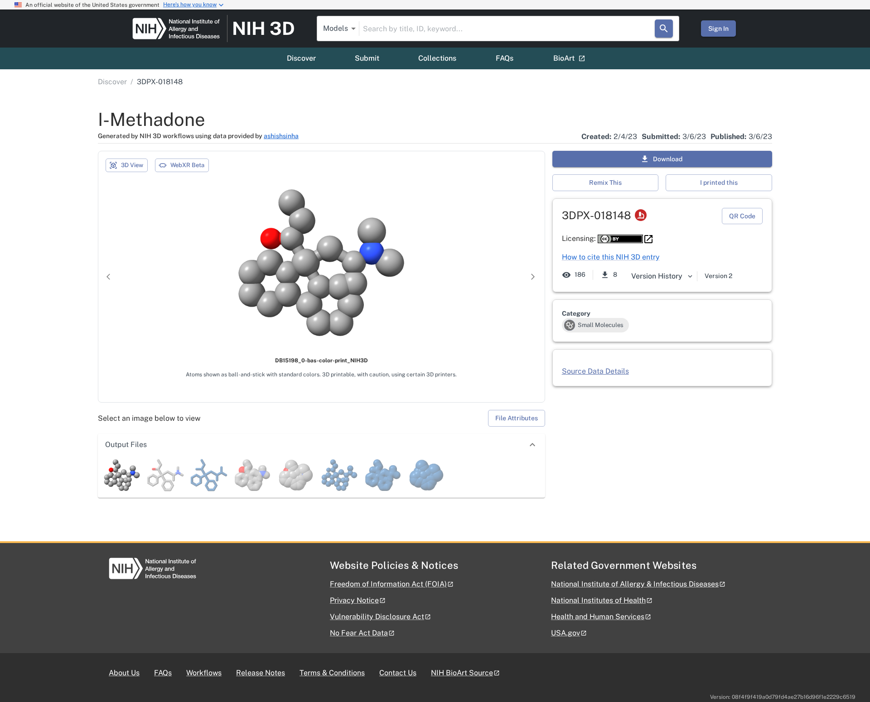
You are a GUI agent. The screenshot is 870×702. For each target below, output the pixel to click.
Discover (301, 58)
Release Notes (260, 672)
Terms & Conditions (332, 672)
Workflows (204, 672)
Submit (367, 58)
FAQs (504, 58)
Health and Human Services (597, 616)
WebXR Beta (187, 165)
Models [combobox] (335, 28)
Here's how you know (190, 4)
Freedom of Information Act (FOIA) (388, 584)
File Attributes (516, 418)
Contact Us (397, 672)
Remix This (605, 182)
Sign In (718, 28)
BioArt (564, 58)
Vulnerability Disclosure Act (377, 616)
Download (667, 159)
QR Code (742, 216)
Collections (437, 58)
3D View (132, 165)
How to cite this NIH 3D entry (611, 257)
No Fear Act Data (359, 633)
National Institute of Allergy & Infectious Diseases (635, 584)
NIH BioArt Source (462, 672)
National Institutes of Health (598, 600)
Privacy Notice (354, 600)
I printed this (719, 182)
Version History (656, 276)
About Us (124, 672)
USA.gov (565, 633)
